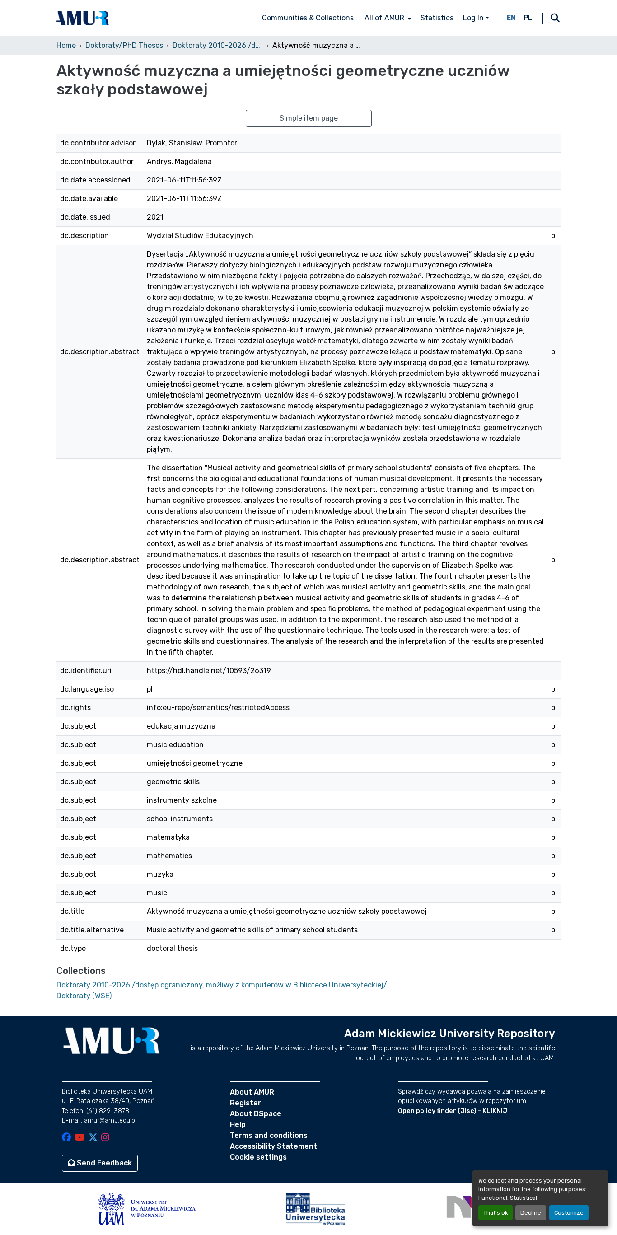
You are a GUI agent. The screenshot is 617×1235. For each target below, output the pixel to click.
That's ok (495, 1212)
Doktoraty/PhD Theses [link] (124, 45)
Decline (530, 1212)
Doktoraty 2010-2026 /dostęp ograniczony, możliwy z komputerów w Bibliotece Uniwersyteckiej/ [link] (218, 45)
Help (238, 1124)
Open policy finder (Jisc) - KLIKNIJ (452, 1111)
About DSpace (255, 1113)
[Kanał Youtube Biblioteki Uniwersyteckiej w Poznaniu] (80, 1138)
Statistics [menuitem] (437, 18)
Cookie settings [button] (258, 1157)
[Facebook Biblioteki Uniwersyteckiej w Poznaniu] (66, 1138)
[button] (82, 18)
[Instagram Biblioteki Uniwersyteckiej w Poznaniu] (105, 1138)
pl (528, 18)
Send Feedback (103, 1163)
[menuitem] (387, 18)
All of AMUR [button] (384, 18)
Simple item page (309, 118)
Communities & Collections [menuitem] (308, 18)
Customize (569, 1212)
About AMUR (252, 1092)
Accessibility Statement (273, 1146)
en (511, 18)
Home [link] (66, 45)
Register (245, 1103)
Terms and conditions (269, 1135)
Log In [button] (474, 18)
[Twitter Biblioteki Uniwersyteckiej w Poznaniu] (93, 1138)
